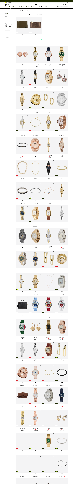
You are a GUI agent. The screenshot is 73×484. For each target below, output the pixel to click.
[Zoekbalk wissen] (67, 6)
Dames (6, 4)
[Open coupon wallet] (59, 4)
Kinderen (12, 4)
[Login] (61, 4)
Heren (9, 4)
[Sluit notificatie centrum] (63, 4)
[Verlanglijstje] (65, 4)
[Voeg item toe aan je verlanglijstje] (27, 17)
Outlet (6, 2)
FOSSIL (27, 10)
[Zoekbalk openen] (57, 6)
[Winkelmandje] (67, 4)
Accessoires (19, 10)
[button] (59, 12)
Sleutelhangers (24, 10)
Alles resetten (40, 14)
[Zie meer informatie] (22, 66)
